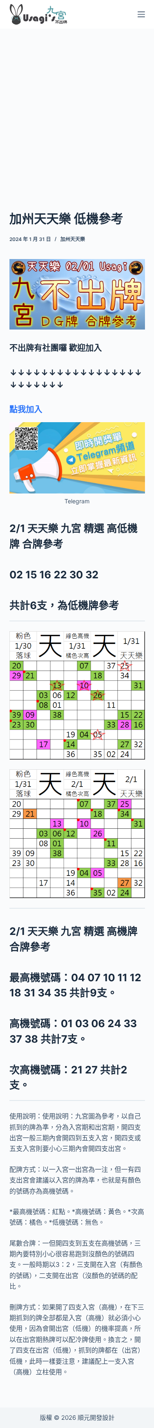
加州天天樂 (72, 239)
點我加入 (25, 409)
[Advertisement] (77, 109)
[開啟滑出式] (141, 14)
